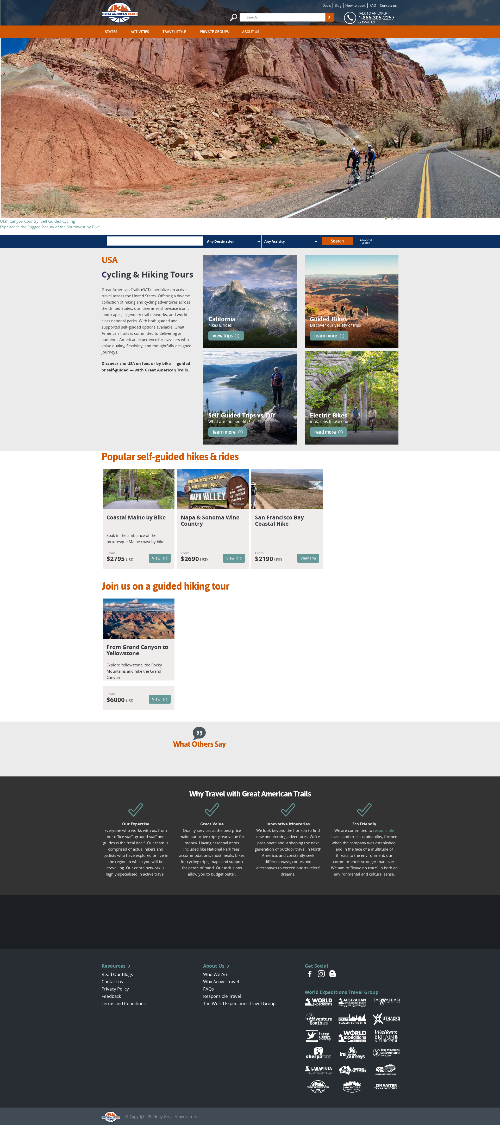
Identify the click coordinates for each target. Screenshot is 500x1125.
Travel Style (174, 32)
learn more (325, 335)
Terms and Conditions (124, 1003)
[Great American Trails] (120, 12)
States (111, 32)
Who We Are (216, 974)
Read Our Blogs (117, 974)
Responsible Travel (222, 996)
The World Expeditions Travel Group (239, 1003)
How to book (355, 5)
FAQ (373, 5)
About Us (250, 32)
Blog (338, 5)
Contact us (388, 5)
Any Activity (274, 241)
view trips (223, 335)
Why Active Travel (221, 982)
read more (325, 432)
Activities (140, 32)
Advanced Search (366, 242)
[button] (386, 218)
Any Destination (221, 241)
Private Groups (214, 32)
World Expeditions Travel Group (341, 992)
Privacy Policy (115, 989)
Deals (326, 5)
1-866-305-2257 (376, 17)
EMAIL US (368, 22)
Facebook (310, 974)
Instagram (321, 974)
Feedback (111, 996)
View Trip (159, 558)
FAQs (208, 989)
